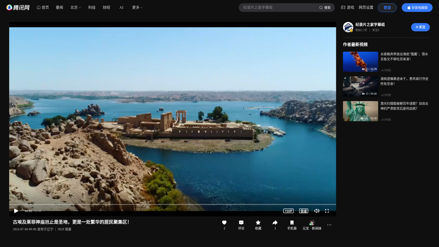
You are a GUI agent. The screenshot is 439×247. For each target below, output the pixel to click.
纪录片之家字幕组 (370, 25)
